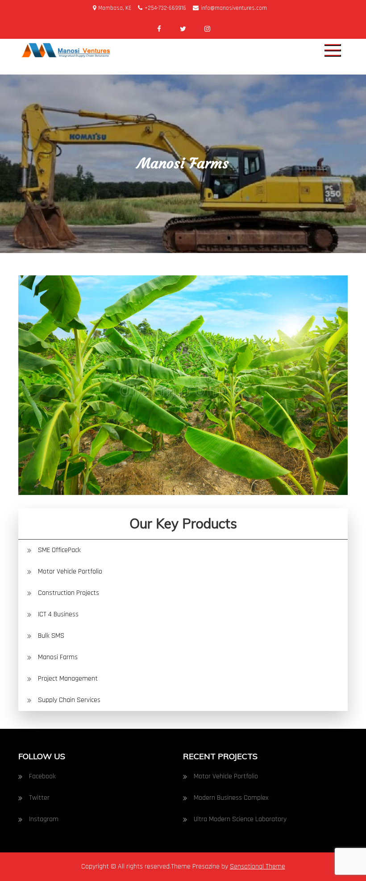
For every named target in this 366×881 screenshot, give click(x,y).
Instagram (43, 819)
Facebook (42, 776)
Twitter (39, 797)
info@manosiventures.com (234, 8)
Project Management (68, 678)
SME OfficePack (59, 550)
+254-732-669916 (165, 8)
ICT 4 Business (58, 614)
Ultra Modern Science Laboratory (240, 819)
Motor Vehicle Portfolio (70, 571)
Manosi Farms (58, 657)
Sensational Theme (257, 866)
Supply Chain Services (69, 700)
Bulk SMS (51, 635)
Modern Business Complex (231, 797)
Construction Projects (68, 593)
